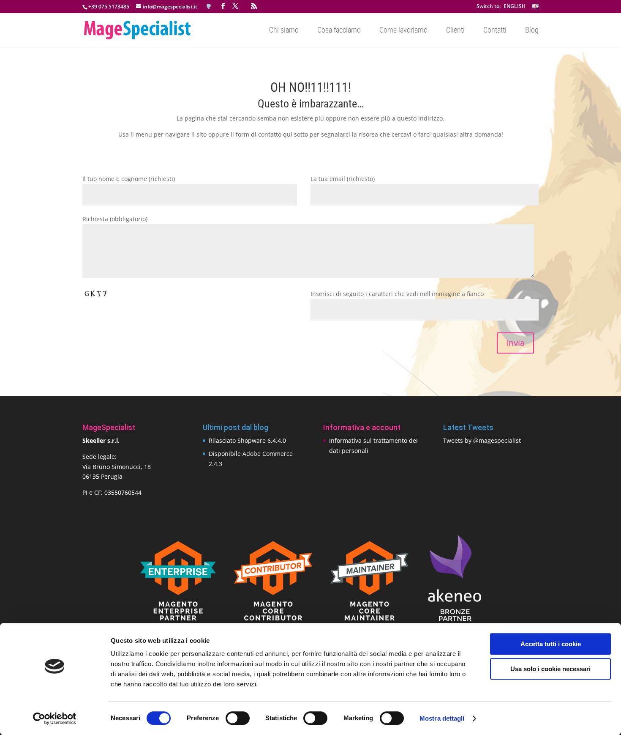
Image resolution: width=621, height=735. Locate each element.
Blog (532, 30)
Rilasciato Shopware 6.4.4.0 (247, 440)
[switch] (238, 718)
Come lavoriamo (403, 30)
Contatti (495, 30)
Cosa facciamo (339, 30)
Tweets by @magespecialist (482, 440)
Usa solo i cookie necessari (550, 668)
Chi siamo (284, 30)
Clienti (455, 30)
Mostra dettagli (442, 718)
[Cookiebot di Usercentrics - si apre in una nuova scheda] (55, 718)
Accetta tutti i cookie (550, 643)
